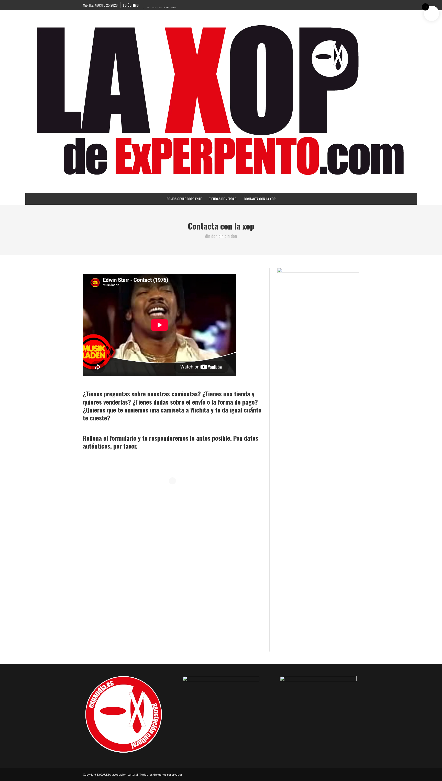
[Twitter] (334, 5)
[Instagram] (326, 5)
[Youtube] (343, 5)
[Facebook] (317, 5)
